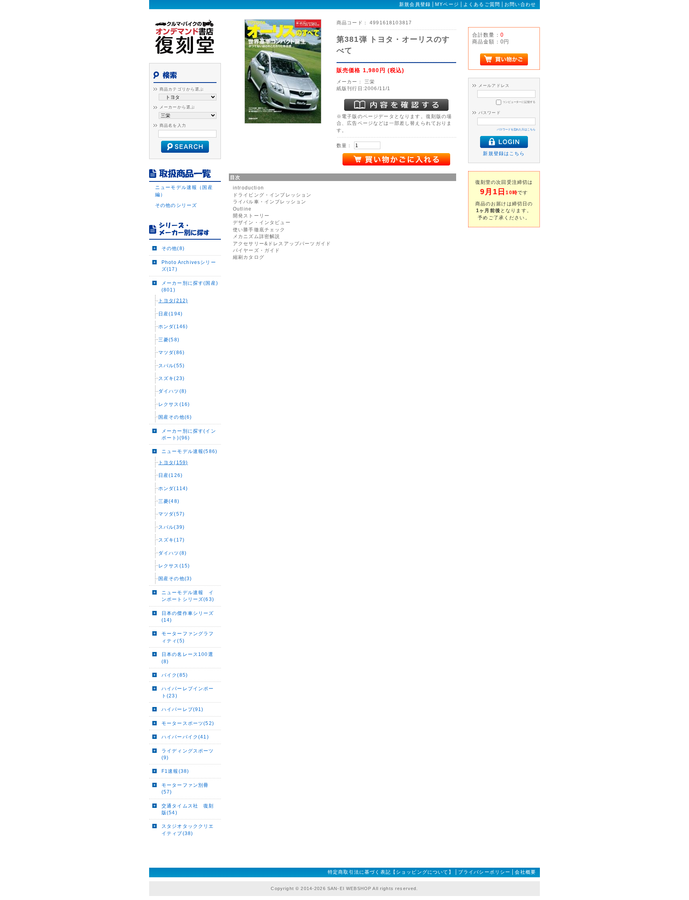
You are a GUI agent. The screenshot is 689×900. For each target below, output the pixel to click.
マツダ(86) (171, 352)
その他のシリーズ (176, 205)
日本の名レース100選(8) (187, 658)
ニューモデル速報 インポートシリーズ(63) (187, 596)
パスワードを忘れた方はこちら (516, 129)
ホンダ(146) (173, 326)
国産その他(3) (175, 578)
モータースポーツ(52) (187, 723)
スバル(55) (171, 365)
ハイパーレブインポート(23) (187, 692)
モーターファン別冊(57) (185, 788)
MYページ (447, 4)
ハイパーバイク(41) (185, 736)
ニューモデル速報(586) (189, 451)
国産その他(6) (175, 416)
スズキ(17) (171, 539)
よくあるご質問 (481, 4)
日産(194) (170, 313)
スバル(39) (171, 527)
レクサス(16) (174, 404)
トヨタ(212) (173, 300)
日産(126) (170, 475)
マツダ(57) (171, 513)
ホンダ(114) (173, 488)
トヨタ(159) (173, 462)
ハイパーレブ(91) (182, 709)
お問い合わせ (520, 4)
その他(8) (173, 248)
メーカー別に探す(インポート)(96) (188, 434)
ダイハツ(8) (172, 391)
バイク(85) (174, 674)
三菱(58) (168, 339)
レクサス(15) (174, 565)
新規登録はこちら (504, 153)
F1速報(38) (175, 771)
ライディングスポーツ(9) (187, 754)
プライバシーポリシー (484, 872)
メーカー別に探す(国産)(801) (189, 286)
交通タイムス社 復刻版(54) (187, 809)
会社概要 (525, 872)
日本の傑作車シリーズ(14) (187, 616)
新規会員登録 (415, 4)
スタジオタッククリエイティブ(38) (187, 829)
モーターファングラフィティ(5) (187, 637)
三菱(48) (168, 501)
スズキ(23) (171, 378)
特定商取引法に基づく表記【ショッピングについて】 (391, 872)
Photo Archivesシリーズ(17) (188, 266)
